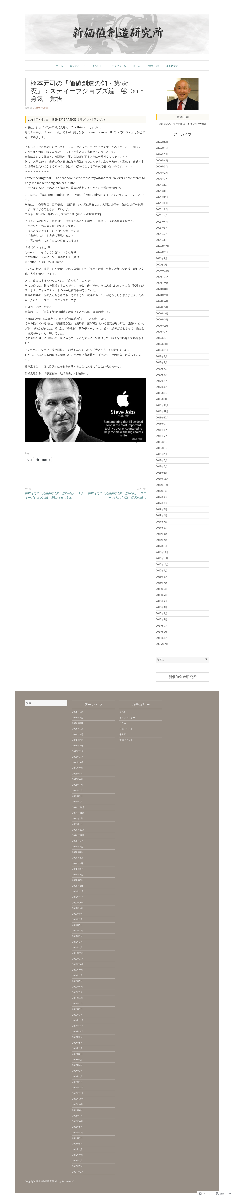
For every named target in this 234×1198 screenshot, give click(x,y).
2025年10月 (162, 197)
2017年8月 (161, 503)
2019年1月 (161, 399)
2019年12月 (162, 337)
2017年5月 (161, 521)
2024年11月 (162, 252)
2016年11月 (162, 558)
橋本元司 (183, 117)
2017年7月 (161, 509)
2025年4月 (162, 221)
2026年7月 (162, 148)
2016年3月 (161, 607)
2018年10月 (162, 417)
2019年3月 (161, 386)
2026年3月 (162, 166)
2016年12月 (162, 552)
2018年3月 (162, 460)
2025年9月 (162, 203)
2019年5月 (161, 374)
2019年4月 (162, 380)
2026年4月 (162, 160)
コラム (136, 65)
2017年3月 (161, 533)
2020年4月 (162, 313)
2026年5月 (162, 154)
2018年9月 (162, 423)
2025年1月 (161, 239)
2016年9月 (161, 570)
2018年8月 (162, 429)
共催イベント (126, 728)
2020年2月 (162, 325)
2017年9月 (161, 497)
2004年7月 (162, 643)
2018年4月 (162, 454)
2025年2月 (162, 233)
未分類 (122, 734)
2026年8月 (162, 142)
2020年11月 (162, 276)
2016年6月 (161, 589)
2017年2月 (161, 539)
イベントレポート (128, 717)
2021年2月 (161, 258)
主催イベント (126, 740)
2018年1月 (161, 472)
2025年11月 (162, 191)
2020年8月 (162, 289)
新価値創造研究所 (183, 677)
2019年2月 (161, 393)
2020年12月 (162, 270)
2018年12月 (162, 405)
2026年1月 (162, 178)
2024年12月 (162, 246)
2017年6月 (161, 515)
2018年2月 (162, 466)
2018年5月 (162, 448)
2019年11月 (162, 344)
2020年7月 (162, 295)
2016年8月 (161, 576)
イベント (97, 65)
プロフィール (119, 65)
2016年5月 (161, 595)
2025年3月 (162, 227)
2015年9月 (161, 613)
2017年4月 (161, 527)
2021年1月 (161, 264)
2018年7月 (162, 435)
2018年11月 (162, 411)
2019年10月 (162, 350)
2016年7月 (161, 582)
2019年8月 (162, 362)
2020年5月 (162, 307)
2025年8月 (162, 209)
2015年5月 (161, 619)
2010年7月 (161, 637)
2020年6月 (162, 301)
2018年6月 (162, 442)
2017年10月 (162, 490)
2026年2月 (162, 172)
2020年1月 (162, 331)
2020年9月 (162, 282)
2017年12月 (162, 478)
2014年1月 (161, 631)
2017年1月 (161, 546)
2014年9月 (162, 625)
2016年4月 (161, 601)
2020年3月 (162, 319)
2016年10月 (162, 564)
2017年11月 (162, 484)
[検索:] (182, 660)
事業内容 (76, 65)
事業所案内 (172, 65)
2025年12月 (162, 185)
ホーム (59, 65)
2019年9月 (162, 356)
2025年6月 (162, 215)
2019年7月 (161, 368)
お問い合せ (153, 65)
